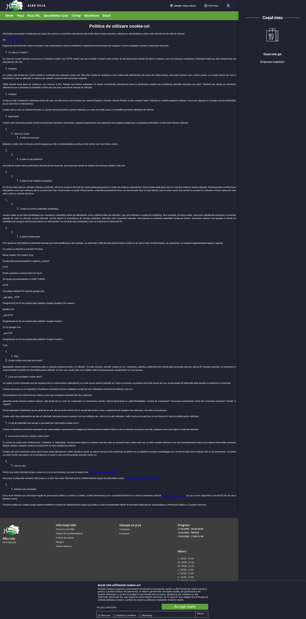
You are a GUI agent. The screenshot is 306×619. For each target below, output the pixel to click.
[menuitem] (36, 6)
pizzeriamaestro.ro (15, 40)
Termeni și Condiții (65, 529)
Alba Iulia (37, 5)
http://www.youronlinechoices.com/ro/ (143, 478)
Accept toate (185, 606)
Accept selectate (106, 607)
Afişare (200, 613)
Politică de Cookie (65, 537)
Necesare (105, 615)
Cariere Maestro (64, 546)
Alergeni (60, 542)
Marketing (147, 615)
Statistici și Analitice (126, 615)
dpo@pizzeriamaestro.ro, (174, 495)
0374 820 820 (9, 542)
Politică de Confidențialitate (69, 533)
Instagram (124, 529)
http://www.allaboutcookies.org (103, 472)
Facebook (124, 533)
